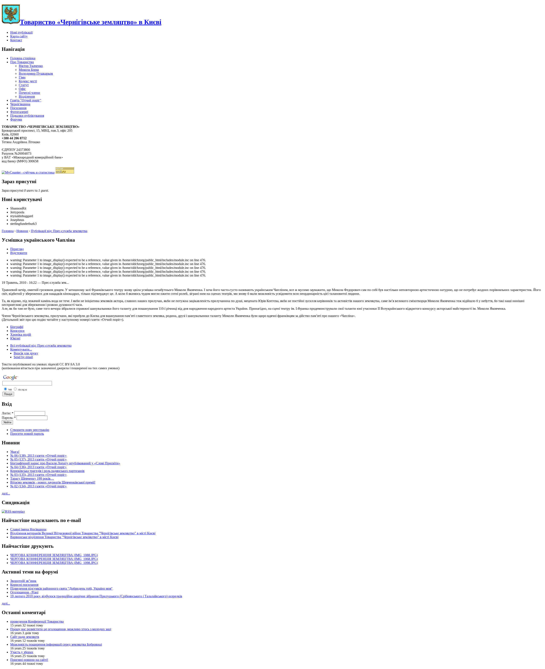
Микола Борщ (29, 69)
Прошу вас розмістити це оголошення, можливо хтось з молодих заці (60, 629)
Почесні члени (29, 92)
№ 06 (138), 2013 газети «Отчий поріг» (38, 455)
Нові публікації (21, 32)
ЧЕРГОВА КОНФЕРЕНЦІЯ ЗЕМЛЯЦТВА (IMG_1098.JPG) (54, 563)
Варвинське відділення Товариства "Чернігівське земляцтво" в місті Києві (64, 537)
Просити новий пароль (27, 433)
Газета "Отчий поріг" (25, 100)
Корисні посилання (24, 584)
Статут (24, 85)
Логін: (7, 413)
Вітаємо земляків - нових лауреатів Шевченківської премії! (52, 482)
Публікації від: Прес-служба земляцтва (59, 231)
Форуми (16, 119)
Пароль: (9, 417)
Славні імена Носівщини (28, 529)
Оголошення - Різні (24, 592)
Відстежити (18, 253)
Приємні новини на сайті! (29, 660)
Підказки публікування (27, 115)
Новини (22, 231)
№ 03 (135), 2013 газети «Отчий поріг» (38, 474)
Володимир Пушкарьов (36, 73)
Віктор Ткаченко (31, 66)
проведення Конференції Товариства (37, 621)
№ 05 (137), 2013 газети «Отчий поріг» (38, 459)
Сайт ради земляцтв (24, 637)
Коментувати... (21, 349)
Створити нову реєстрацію (29, 430)
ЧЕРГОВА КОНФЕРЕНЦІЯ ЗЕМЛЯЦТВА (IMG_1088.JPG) (54, 555)
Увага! (14, 452)
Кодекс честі (28, 81)
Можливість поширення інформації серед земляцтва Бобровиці (56, 644)
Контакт (16, 40)
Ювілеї (15, 338)
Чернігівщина (20, 104)
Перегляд (17, 249)
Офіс (22, 89)
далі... (6, 493)
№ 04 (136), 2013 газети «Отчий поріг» (38, 467)
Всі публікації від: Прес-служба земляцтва (41, 345)
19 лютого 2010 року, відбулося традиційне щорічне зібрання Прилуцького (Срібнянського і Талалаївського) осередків (96, 596)
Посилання (18, 108)
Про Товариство (22, 62)
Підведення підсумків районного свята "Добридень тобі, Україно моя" (61, 588)
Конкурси (17, 330)
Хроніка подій (20, 334)
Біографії (16, 327)
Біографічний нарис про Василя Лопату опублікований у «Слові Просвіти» (65, 463)
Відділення (27, 96)
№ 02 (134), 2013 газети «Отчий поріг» (38, 486)
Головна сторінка (22, 58)
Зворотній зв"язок (23, 581)
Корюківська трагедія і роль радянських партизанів (47, 471)
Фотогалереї (19, 112)
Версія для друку (26, 353)
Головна (8, 231)
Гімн (22, 77)
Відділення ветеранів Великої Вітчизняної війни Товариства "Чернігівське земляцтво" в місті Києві (82, 533)
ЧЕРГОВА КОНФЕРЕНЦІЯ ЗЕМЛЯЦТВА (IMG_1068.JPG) (54, 559)
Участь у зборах (21, 652)
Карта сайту (19, 36)
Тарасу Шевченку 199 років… (32, 478)
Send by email (23, 357)
